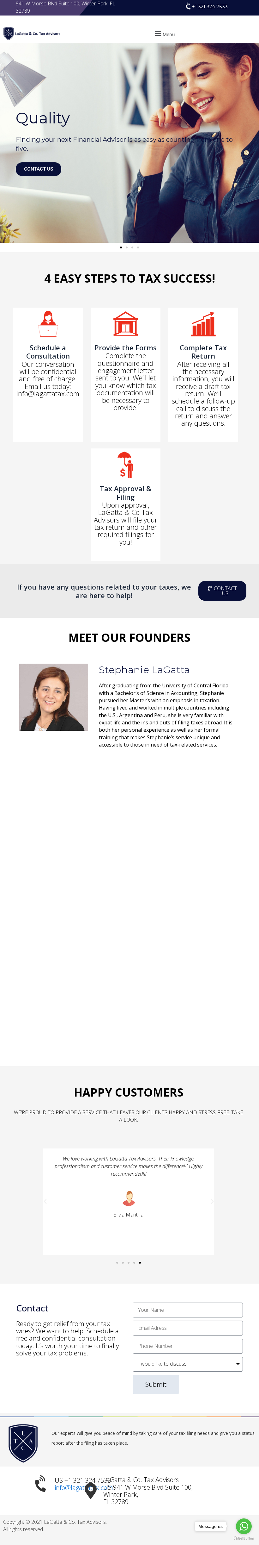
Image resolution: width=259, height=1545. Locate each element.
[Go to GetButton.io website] (244, 1538)
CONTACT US (38, 169)
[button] (164, 33)
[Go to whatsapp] (244, 1526)
